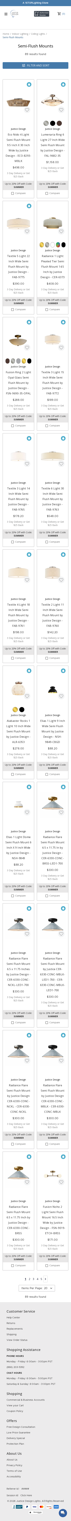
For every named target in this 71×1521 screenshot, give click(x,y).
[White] (53, 244)
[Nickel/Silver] (46, 123)
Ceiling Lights (38, 33)
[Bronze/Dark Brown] (59, 123)
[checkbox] (12, 193)
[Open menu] (6, 14)
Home (6, 33)
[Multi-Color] (58, 244)
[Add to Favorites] (27, 109)
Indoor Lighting (20, 33)
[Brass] (42, 244)
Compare (20, 193)
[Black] (52, 123)
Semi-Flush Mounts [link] (13, 37)
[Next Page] (45, 1279)
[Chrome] (18, 361)
